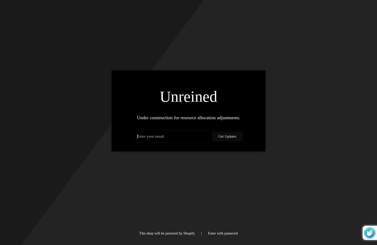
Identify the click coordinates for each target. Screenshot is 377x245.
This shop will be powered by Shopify (167, 233)
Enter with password (223, 233)
